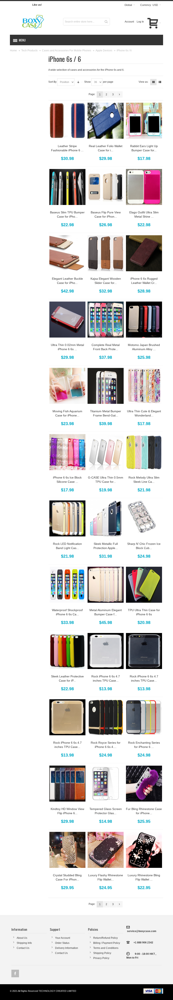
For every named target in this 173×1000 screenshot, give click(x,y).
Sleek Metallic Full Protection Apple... (105, 546)
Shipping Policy (102, 953)
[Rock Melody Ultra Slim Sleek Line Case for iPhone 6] (144, 452)
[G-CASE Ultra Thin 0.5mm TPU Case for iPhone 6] (106, 452)
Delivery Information (66, 948)
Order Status (62, 942)
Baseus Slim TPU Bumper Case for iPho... (67, 214)
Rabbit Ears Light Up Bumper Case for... (144, 148)
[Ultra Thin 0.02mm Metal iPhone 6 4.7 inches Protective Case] (67, 320)
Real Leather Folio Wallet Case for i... (105, 148)
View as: (143, 81)
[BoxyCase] (34, 22)
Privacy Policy (101, 958)
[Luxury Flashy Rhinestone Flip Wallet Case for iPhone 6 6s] (106, 850)
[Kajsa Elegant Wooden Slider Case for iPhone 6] (106, 253)
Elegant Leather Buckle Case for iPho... (67, 281)
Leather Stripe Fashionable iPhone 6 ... (67, 148)
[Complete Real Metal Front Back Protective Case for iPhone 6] (106, 320)
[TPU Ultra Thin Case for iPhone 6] (144, 585)
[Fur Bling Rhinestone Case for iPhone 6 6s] (144, 784)
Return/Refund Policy (105, 937)
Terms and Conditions (105, 948)
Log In (140, 21)
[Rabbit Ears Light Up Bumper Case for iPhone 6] (144, 121)
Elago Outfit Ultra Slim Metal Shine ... (144, 214)
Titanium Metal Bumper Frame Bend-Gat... (105, 413)
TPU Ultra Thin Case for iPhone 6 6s (144, 612)
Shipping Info (24, 942)
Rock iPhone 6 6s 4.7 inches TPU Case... (105, 678)
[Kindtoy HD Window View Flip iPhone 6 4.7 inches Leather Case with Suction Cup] (67, 784)
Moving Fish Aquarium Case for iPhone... (67, 413)
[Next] (119, 94)
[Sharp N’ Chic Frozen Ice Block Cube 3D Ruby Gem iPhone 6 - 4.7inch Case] (144, 518)
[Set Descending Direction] (78, 82)
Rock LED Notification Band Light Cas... (67, 546)
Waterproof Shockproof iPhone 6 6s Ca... (67, 612)
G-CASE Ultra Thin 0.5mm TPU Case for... (105, 479)
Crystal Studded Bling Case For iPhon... (67, 877)
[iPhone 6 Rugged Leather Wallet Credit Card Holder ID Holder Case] (144, 253)
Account (129, 21)
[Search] (106, 21)
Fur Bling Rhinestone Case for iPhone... (144, 811)
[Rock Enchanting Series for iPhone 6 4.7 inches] (144, 717)
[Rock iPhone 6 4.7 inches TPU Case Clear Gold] (67, 717)
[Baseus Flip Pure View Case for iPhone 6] (106, 187)
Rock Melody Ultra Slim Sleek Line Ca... (143, 479)
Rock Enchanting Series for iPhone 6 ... (144, 745)
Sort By (52, 81)
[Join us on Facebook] (15, 973)
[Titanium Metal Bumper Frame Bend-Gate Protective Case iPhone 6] (106, 386)
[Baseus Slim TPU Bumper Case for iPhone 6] (67, 187)
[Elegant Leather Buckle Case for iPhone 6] (67, 253)
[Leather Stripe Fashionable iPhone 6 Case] (67, 121)
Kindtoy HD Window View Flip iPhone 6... (67, 811)
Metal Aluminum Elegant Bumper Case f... (105, 612)
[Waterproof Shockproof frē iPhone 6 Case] (67, 585)
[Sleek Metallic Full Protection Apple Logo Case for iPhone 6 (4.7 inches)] (106, 518)
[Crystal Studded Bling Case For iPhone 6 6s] (67, 850)
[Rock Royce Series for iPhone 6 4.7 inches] (106, 717)
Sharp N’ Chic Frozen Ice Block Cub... (144, 546)
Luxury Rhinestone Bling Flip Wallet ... (144, 877)
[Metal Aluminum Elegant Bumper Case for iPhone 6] (106, 585)
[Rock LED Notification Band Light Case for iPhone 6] (67, 518)
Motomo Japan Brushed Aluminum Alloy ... (144, 347)
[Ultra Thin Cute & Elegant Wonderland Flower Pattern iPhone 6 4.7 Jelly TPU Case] (144, 386)
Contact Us (23, 948)
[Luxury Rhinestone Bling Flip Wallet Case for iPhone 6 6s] (144, 850)
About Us (22, 937)
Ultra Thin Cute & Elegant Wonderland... (144, 413)
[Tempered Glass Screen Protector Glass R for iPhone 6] (106, 784)
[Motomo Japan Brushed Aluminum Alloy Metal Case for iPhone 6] (144, 320)
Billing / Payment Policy (106, 942)
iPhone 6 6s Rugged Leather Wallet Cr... (144, 281)
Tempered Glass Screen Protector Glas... (105, 811)
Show (87, 81)
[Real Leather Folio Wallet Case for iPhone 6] (106, 121)
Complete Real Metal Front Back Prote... (106, 347)
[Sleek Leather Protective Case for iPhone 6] (67, 651)
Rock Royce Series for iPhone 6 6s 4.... (105, 745)
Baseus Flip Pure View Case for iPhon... (106, 214)
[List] (160, 82)
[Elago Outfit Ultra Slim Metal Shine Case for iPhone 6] (144, 187)
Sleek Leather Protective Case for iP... (67, 678)
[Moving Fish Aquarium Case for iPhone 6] (67, 386)
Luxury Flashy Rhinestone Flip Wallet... (105, 877)
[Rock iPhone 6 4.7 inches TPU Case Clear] (106, 651)
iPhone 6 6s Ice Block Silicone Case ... (67, 479)
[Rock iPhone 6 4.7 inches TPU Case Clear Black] (144, 651)
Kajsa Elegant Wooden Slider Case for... (106, 281)
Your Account (62, 937)
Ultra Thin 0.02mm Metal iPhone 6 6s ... (67, 347)
